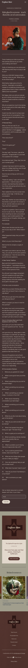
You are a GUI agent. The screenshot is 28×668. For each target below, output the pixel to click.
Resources (14, 638)
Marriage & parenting (14, 8)
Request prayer (14, 642)
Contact (14, 645)
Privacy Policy (14, 661)
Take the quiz (14, 632)
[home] (7, 2)
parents (18, 130)
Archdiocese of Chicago (19, 653)
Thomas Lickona (14, 18)
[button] (25, 2)
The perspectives (14, 635)
